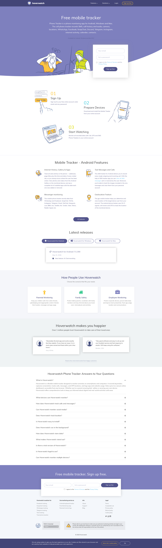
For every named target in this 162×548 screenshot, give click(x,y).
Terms (107, 503)
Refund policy (109, 510)
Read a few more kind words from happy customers (81, 360)
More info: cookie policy (110, 543)
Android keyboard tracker (67, 503)
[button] (51, 526)
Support (84, 506)
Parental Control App (66, 508)
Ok (125, 543)
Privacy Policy (103, 64)
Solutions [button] (105, 3)
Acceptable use (109, 506)
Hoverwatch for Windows (82, 241)
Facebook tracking (42, 503)
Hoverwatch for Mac (108, 241)
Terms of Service (112, 62)
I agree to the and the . (110, 63)
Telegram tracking (42, 510)
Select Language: (48, 524)
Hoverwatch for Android (55, 241)
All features (81, 219)
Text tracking (40, 512)
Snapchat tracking (42, 506)
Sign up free (127, 3)
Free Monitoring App (65, 506)
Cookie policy (108, 512)
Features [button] (93, 3)
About (84, 503)
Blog (83, 508)
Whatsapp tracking (42, 508)
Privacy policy (109, 508)
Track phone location (42, 515)
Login (116, 3)
